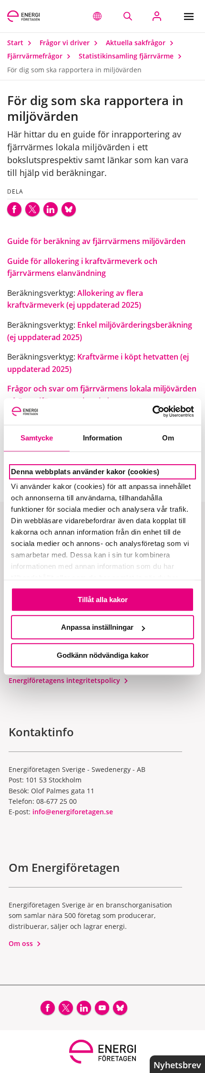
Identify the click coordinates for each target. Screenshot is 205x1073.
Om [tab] (168, 438)
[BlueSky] (69, 209)
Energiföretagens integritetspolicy (65, 680)
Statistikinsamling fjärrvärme (127, 55)
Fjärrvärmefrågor (35, 55)
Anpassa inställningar (97, 627)
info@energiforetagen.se (72, 811)
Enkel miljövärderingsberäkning (134, 325)
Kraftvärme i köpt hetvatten (128, 356)
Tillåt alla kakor (103, 599)
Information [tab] (102, 438)
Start (16, 42)
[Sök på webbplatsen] (127, 16)
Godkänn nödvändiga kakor (103, 655)
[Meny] (191, 16)
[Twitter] (32, 209)
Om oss (22, 943)
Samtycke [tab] (36, 438)
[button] (97, 16)
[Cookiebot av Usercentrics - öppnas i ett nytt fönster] (152, 411)
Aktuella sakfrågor (136, 42)
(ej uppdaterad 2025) (44, 337)
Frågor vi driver (66, 42)
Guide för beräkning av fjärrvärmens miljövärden (96, 241)
